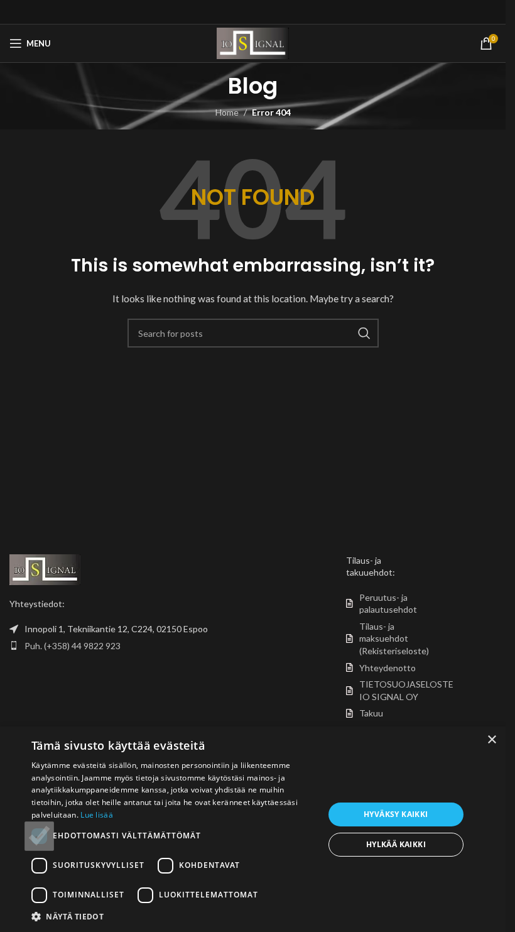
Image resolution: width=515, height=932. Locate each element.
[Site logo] (252, 42)
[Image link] (44, 568)
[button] (173, 916)
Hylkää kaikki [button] (396, 844)
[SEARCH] (364, 333)
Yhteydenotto (387, 667)
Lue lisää (96, 814)
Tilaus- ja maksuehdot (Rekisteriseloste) (394, 638)
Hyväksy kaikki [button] (396, 814)
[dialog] (253, 829)
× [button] (491, 740)
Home (227, 112)
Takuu (371, 713)
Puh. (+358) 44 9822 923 (72, 645)
